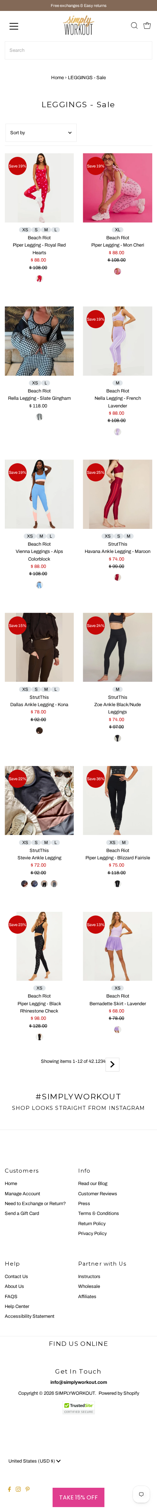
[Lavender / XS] (117, 1029)
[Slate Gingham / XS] (39, 417)
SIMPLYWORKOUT (75, 1393)
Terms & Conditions (98, 1213)
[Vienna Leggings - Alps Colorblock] (39, 494)
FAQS (11, 1296)
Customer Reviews (97, 1193)
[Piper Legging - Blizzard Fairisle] (117, 800)
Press (84, 1203)
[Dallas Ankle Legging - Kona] (39, 647)
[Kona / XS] (39, 730)
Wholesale (89, 1286)
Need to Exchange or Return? (35, 1203)
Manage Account (22, 1193)
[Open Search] (134, 26)
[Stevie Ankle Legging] (39, 800)
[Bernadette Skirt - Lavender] (117, 946)
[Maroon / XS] (117, 577)
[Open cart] (147, 26)
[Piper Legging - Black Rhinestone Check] (39, 946)
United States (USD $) (32, 1461)
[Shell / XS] (44, 883)
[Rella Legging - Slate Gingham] (39, 340)
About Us (14, 1286)
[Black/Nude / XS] (117, 738)
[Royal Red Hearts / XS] (39, 278)
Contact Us (16, 1276)
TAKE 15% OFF (78, 1497)
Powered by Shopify (119, 1393)
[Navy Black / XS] (34, 883)
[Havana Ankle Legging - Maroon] (117, 494)
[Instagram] (18, 1490)
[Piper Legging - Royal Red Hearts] (39, 187)
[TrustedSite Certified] (78, 1407)
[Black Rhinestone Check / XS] (39, 1037)
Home (57, 77)
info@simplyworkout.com (78, 1382)
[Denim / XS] (54, 883)
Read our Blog (92, 1183)
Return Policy (92, 1223)
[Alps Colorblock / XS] (39, 585)
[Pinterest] (27, 1490)
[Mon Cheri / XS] (117, 271)
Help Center (17, 1306)
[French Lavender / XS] (117, 431)
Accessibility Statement (29, 1316)
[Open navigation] (22, 26)
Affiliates (87, 1296)
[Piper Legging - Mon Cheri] (117, 187)
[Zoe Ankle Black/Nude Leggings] (117, 647)
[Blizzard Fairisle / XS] (117, 883)
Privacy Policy (92, 1233)
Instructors (89, 1276)
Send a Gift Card (22, 1213)
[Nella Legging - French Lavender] (117, 341)
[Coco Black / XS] (24, 883)
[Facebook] (9, 1490)
